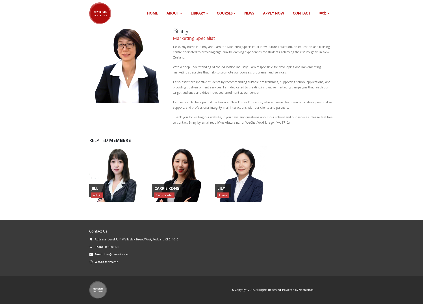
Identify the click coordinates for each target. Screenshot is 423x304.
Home (152, 13)
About (173, 13)
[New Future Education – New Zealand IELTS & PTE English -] (100, 13)
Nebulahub (306, 290)
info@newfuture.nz (117, 254)
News (249, 13)
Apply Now (273, 13)
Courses (225, 13)
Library (198, 13)
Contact (302, 13)
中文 (323, 13)
